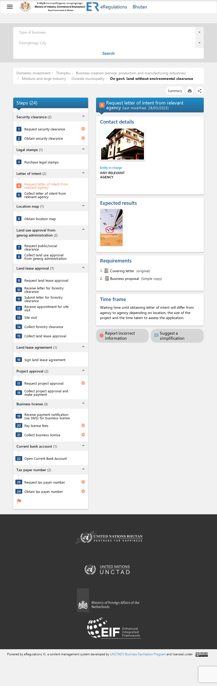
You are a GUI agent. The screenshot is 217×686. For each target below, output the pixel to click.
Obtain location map (40, 218)
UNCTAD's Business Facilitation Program (138, 654)
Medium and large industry (43, 78)
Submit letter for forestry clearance (43, 299)
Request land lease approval (46, 280)
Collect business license (42, 435)
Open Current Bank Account (45, 458)
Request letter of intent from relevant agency (46, 185)
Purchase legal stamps (41, 162)
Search (108, 53)
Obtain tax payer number (43, 491)
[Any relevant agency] (122, 144)
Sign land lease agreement (44, 359)
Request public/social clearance (40, 247)
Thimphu (62, 72)
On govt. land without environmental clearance (151, 78)
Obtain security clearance (43, 138)
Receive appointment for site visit (46, 308)
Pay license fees (36, 425)
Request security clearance (44, 129)
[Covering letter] (106, 270)
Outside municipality (87, 78)
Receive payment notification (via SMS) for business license (47, 416)
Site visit (30, 317)
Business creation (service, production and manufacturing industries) (130, 72)
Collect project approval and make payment (46, 392)
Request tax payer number (44, 482)
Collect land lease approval (45, 336)
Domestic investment (33, 72)
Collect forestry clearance (43, 326)
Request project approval (44, 383)
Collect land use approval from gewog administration (45, 256)
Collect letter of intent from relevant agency (45, 195)
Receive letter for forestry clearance (44, 289)
